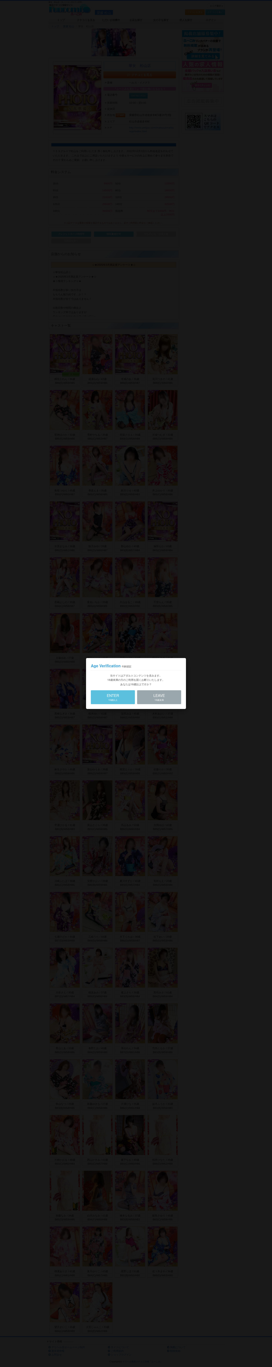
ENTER (113, 697)
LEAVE (159, 697)
